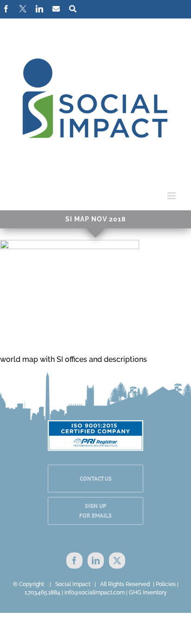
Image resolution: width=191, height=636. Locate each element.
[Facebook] (74, 561)
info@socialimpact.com (94, 592)
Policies (166, 584)
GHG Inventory (148, 592)
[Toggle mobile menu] (172, 196)
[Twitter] (117, 561)
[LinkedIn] (96, 561)
